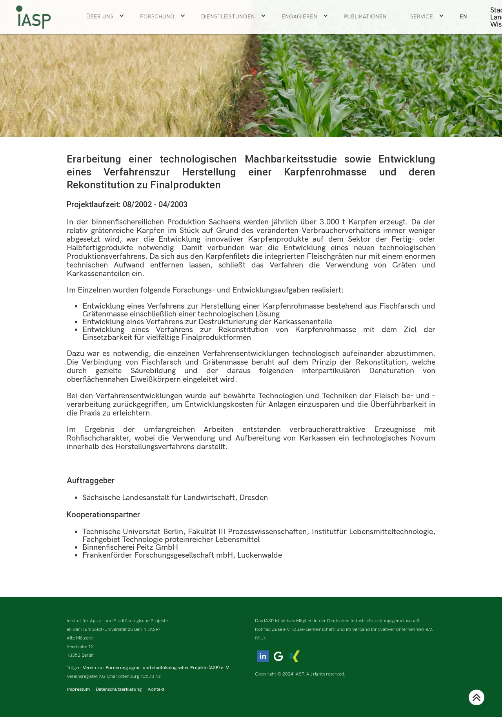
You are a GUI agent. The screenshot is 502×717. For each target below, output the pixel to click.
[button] (105, 17)
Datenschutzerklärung (119, 689)
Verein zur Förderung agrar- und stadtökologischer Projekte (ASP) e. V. (156, 668)
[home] (33, 17)
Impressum (78, 689)
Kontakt (155, 689)
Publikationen (365, 16)
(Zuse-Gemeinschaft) (313, 629)
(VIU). (260, 638)
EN (463, 16)
